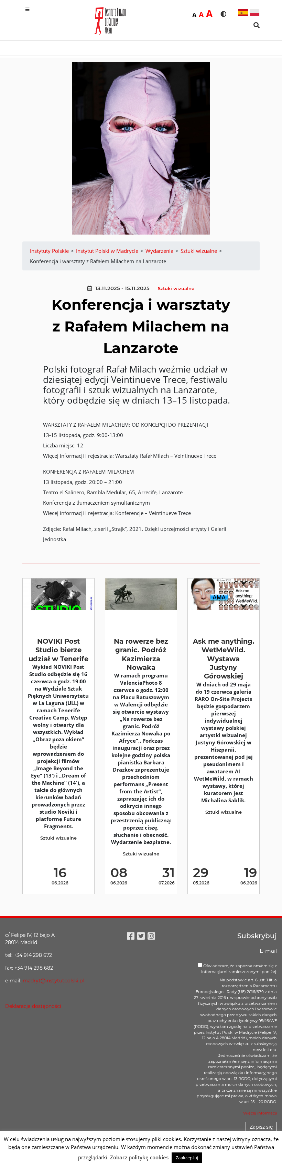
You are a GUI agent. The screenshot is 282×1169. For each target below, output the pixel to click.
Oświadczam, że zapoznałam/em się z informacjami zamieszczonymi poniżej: (239, 968)
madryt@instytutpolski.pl (53, 981)
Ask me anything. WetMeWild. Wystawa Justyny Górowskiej (223, 658)
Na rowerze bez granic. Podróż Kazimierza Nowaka (141, 654)
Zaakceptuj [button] (187, 1158)
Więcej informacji (260, 1113)
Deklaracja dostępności (33, 1006)
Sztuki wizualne (176, 288)
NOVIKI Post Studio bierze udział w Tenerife (58, 650)
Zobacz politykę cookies (139, 1157)
